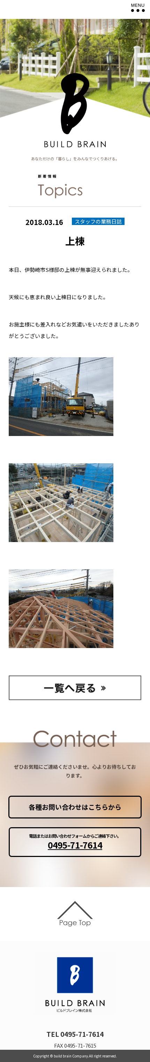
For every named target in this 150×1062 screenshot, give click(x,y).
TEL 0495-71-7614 (75, 1034)
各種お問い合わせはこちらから (75, 806)
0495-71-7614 (75, 844)
